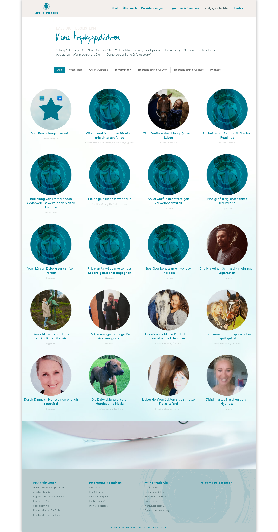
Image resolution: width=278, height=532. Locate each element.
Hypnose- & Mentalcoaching (48, 497)
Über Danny (151, 488)
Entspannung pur (98, 497)
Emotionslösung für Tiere (189, 70)
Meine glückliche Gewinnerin (109, 198)
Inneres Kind (95, 488)
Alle (59, 70)
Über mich (130, 8)
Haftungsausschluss (155, 506)
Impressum (151, 501)
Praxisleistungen (152, 8)
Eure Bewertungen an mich (51, 133)
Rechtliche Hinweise (155, 497)
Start (115, 8)
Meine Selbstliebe (98, 506)
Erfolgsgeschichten (217, 8)
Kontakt (239, 8)
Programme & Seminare (184, 8)
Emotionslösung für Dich (152, 70)
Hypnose (215, 70)
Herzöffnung (96, 492)
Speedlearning (41, 506)
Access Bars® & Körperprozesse (50, 488)
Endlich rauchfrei (98, 501)
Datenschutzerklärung (157, 510)
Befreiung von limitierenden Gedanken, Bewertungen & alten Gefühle (51, 203)
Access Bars (75, 70)
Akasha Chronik (98, 70)
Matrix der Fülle (41, 501)
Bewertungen (123, 70)
